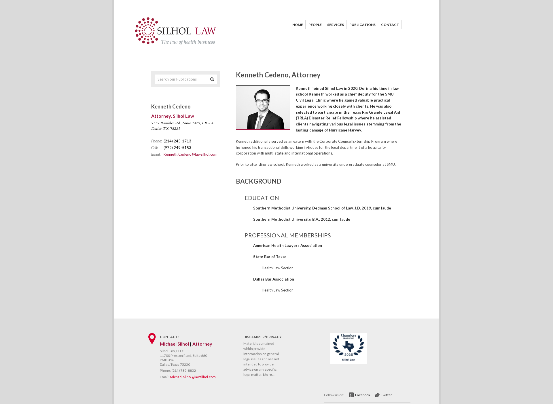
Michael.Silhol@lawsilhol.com (193, 377)
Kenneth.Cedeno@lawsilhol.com (190, 154)
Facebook (362, 395)
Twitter (386, 395)
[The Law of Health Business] (175, 44)
